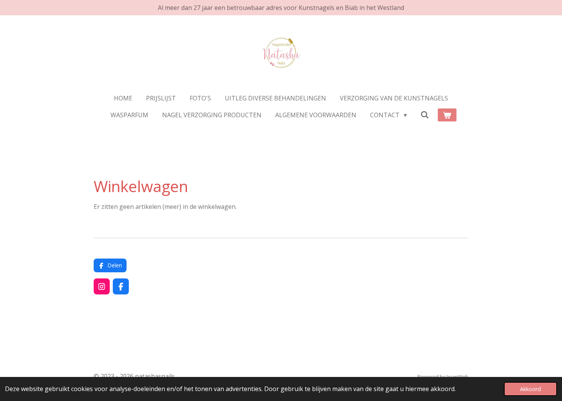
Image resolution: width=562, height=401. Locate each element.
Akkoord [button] (530, 389)
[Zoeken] (425, 114)
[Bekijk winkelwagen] (447, 114)
